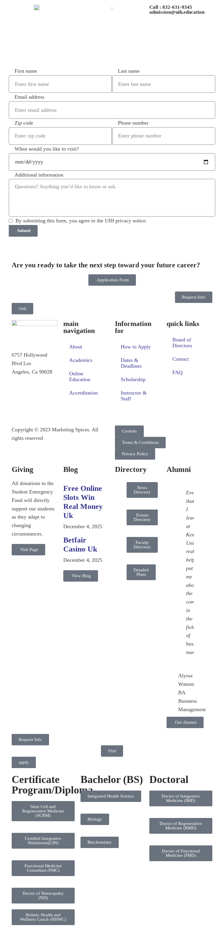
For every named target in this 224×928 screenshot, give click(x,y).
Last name (129, 71)
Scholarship (133, 379)
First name (26, 71)
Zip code (24, 123)
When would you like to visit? (47, 149)
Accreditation (83, 393)
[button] (111, 8)
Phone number (133, 123)
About (75, 347)
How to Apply (136, 347)
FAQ (177, 372)
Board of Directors (182, 342)
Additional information (39, 175)
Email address (29, 97)
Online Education (79, 376)
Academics (80, 360)
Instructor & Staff (134, 396)
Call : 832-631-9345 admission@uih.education (176, 9)
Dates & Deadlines (131, 363)
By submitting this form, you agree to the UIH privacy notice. (81, 221)
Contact (180, 359)
